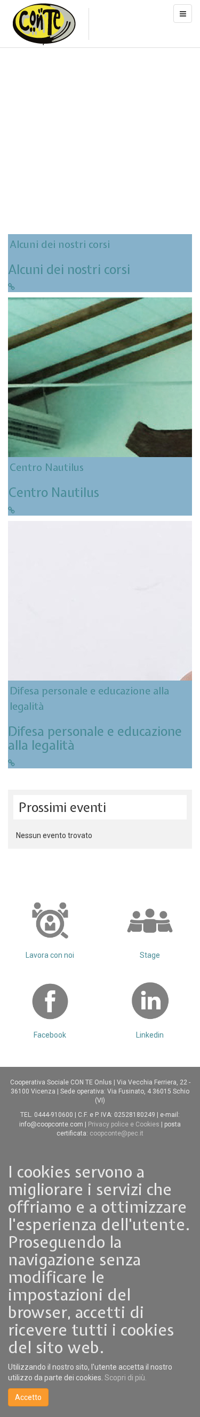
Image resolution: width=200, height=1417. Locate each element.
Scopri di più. (126, 1377)
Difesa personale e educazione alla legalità (95, 738)
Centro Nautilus (47, 467)
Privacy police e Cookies (124, 1124)
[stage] (150, 920)
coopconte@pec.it (116, 1133)
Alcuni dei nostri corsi (60, 244)
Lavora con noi (50, 955)
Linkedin (150, 1035)
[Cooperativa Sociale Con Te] (44, 24)
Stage (150, 955)
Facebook (50, 1035)
